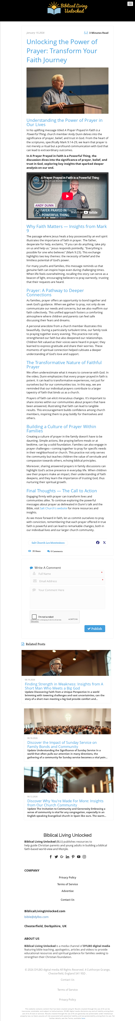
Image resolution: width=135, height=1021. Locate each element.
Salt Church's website (53, 508)
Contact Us (67, 899)
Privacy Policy (67, 999)
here (83, 1018)
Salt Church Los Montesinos (48, 542)
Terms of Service (67, 990)
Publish (96, 629)
